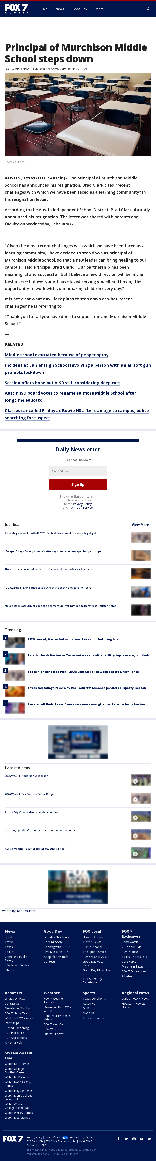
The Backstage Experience (93, 980)
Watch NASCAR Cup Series (18, 1084)
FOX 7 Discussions (134, 971)
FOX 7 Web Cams (55, 1024)
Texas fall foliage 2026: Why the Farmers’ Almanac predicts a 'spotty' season (87, 688)
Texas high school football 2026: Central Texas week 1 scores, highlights (51, 533)
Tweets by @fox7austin (18, 911)
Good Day (53, 931)
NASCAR (88, 1013)
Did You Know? (54, 1034)
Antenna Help (14, 1042)
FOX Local (92, 931)
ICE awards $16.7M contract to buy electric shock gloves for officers (48, 587)
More (99, 9)
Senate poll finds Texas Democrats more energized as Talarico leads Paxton (86, 704)
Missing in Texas (133, 966)
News (26, 69)
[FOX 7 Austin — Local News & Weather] (18, 9)
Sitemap (10, 970)
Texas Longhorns (94, 998)
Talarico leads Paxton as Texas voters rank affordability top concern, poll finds (89, 655)
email (149, 1139)
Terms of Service (81, 507)
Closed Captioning (17, 1028)
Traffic (9, 942)
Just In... (12, 524)
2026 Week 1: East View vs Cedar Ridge (29, 794)
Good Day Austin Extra (94, 963)
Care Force (129, 961)
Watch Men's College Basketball (18, 1097)
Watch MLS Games (17, 1117)
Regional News (135, 992)
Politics (9, 952)
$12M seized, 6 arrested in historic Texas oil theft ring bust (74, 639)
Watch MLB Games (17, 1077)
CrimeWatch (130, 942)
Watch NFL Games (17, 1064)
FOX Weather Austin (96, 957)
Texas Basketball (94, 1018)
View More (140, 524)
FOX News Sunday (17, 965)
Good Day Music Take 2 (97, 972)
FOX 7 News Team (17, 1013)
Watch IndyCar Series (19, 1091)
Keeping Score (53, 942)
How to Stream (93, 937)
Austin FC (89, 1003)
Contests (50, 961)
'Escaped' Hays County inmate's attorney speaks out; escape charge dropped (54, 551)
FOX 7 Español (92, 947)
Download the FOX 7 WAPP (57, 1009)
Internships (12, 1023)
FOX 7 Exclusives (131, 934)
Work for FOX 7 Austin (19, 1018)
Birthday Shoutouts (56, 937)
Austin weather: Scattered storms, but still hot (34, 848)
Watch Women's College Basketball (17, 1106)
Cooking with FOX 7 (57, 947)
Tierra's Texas (92, 942)
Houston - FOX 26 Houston (133, 1005)
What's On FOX (15, 998)
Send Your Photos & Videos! (57, 1017)
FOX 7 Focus (130, 952)
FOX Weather (52, 1029)
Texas (9, 947)
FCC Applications (16, 1038)
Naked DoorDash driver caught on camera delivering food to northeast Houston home (60, 606)
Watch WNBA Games (19, 1113)
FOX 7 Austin (12, 69)
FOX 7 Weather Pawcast (54, 1000)
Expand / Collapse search (148, 9)
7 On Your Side (131, 947)
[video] (141, 780)
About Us (13, 992)
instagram (134, 1139)
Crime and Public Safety (16, 958)
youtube (142, 1139)
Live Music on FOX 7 (57, 952)
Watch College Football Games (15, 1070)
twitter (126, 1139)
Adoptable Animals (56, 957)
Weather (52, 992)
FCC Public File (14, 1033)
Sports (89, 992)
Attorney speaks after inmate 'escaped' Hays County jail (40, 830)
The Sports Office (94, 952)
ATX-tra (127, 976)
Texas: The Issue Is (134, 957)
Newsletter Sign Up (17, 1008)
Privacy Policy (82, 504)
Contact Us (12, 1003)
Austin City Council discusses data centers (31, 812)
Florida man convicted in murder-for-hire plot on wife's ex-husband (48, 569)
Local (8, 937)
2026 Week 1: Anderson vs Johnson (26, 776)
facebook (118, 1139)
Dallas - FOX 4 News (135, 998)
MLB (86, 1008)
